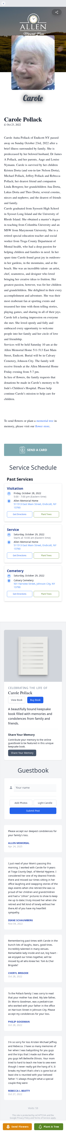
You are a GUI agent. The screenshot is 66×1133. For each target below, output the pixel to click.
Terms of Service (42, 1117)
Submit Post (33, 810)
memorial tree (44, 421)
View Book (16, 700)
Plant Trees (46, 514)
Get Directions (19, 514)
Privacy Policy (23, 1117)
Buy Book (35, 700)
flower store (42, 426)
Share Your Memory (22, 752)
